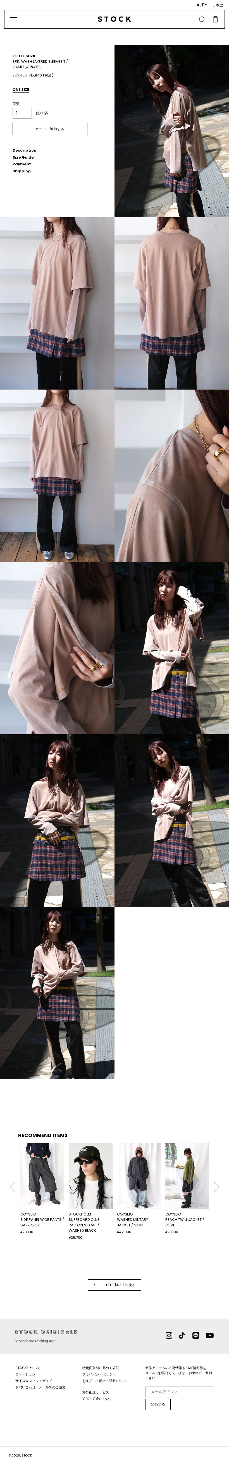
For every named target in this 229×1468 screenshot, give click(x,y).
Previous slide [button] (12, 1184)
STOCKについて (27, 1367)
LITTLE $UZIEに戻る (119, 1284)
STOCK (27, 1455)
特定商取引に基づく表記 (100, 1367)
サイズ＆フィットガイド (33, 1380)
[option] (42, 1189)
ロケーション (25, 1374)
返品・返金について (97, 1398)
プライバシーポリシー (99, 1374)
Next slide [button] (216, 1184)
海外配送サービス (95, 1392)
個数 (16, 103)
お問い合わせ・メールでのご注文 (40, 1387)
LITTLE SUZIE (24, 56)
